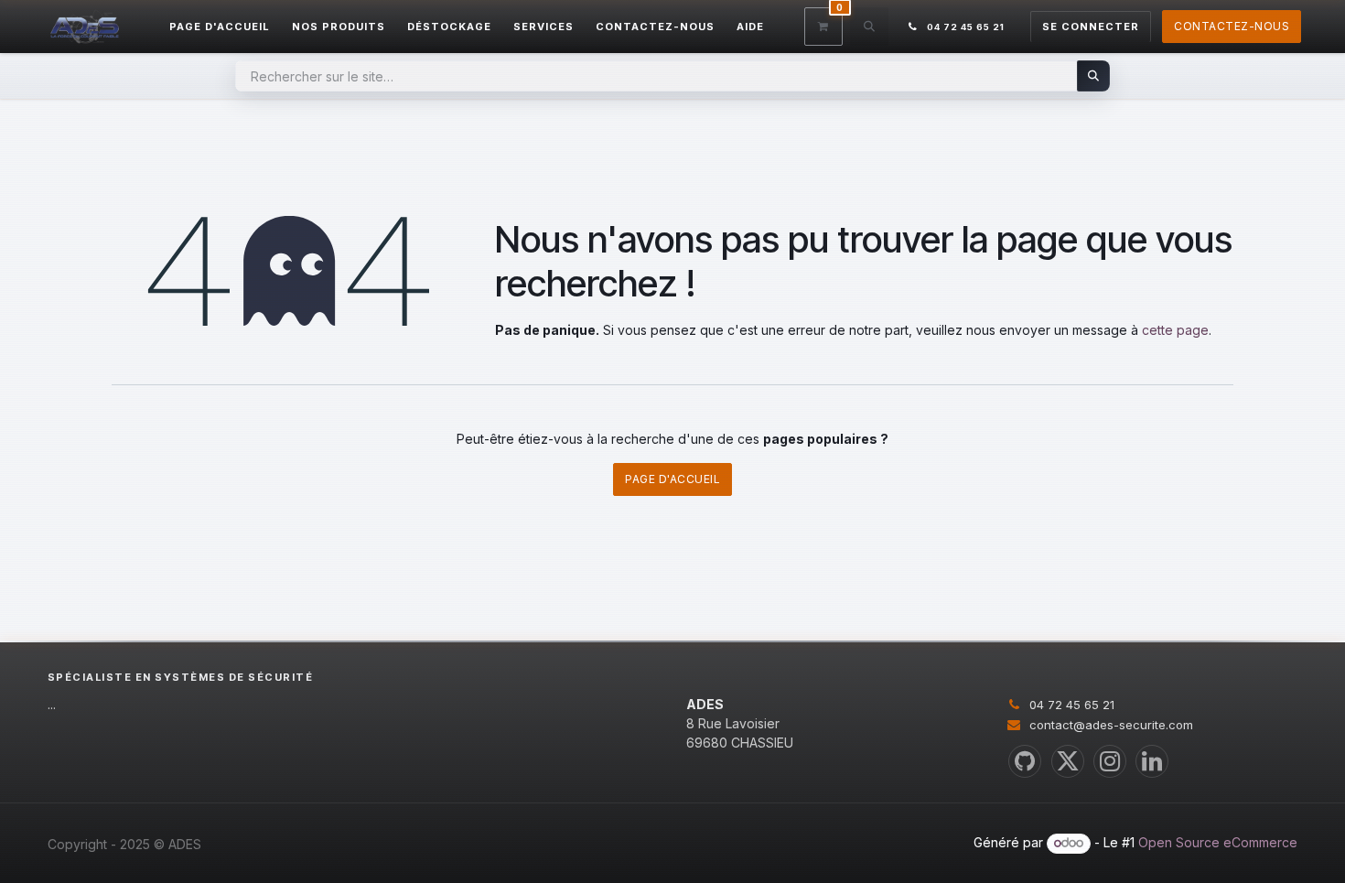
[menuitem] (219, 27)
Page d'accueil (672, 479)
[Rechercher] (1094, 76)
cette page (1175, 330)
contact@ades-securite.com (1111, 724)
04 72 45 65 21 (1071, 704)
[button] (869, 26)
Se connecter (1090, 26)
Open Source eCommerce (1217, 842)
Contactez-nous (1231, 26)
